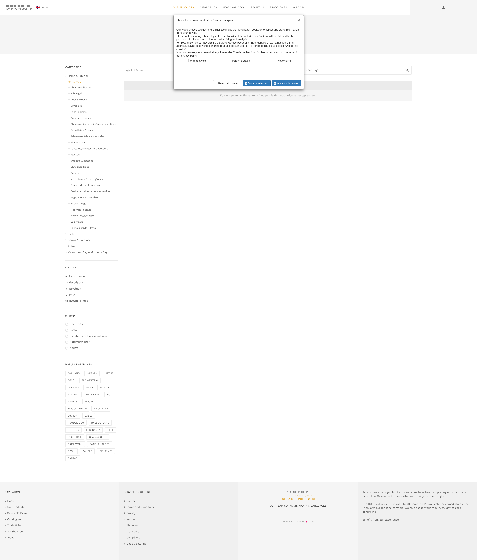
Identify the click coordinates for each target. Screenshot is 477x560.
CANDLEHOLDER (100, 444)
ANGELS (73, 401)
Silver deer (77, 105)
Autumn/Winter (80, 341)
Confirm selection (258, 83)
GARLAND (74, 373)
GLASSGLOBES (97, 437)
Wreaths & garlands (82, 160)
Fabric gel (76, 93)
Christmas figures (81, 87)
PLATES (72, 394)
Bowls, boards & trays (83, 228)
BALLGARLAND (100, 422)
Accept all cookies (287, 83)
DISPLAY (73, 415)
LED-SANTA (93, 429)
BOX (109, 394)
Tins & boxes (78, 142)
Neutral (74, 347)
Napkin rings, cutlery (82, 215)
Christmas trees (80, 166)
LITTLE (109, 373)
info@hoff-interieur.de (298, 498)
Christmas (74, 81)
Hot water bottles (81, 209)
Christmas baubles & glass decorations (93, 124)
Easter (72, 233)
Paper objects (79, 111)
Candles (75, 173)
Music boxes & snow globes (87, 179)
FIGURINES (105, 451)
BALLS (88, 415)
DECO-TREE (75, 437)
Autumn (73, 246)
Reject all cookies (228, 83)
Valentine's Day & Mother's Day (87, 252)
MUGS (89, 387)
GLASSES (73, 387)
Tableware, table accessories (88, 136)
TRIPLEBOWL (92, 394)
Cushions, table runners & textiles (90, 191)
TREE (111, 429)
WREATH (92, 373)
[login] (443, 7)
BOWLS (104, 387)
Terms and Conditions (140, 506)
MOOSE (89, 401)
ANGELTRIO (101, 408)
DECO (71, 380)
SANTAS (72, 458)
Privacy (131, 513)
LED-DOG (73, 429)
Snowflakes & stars (82, 130)
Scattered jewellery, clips (85, 185)
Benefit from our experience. (88, 335)
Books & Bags (78, 203)
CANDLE (87, 451)
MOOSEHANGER (77, 408)
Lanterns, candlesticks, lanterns (89, 148)
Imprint (131, 519)
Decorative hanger (81, 118)
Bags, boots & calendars (84, 197)
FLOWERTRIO (90, 380)
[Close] (298, 19)
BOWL (71, 451)
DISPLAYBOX (75, 444)
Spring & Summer (79, 239)
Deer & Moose (79, 99)
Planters (75, 154)
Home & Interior (78, 75)
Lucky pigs (77, 221)
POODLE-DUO (76, 422)
